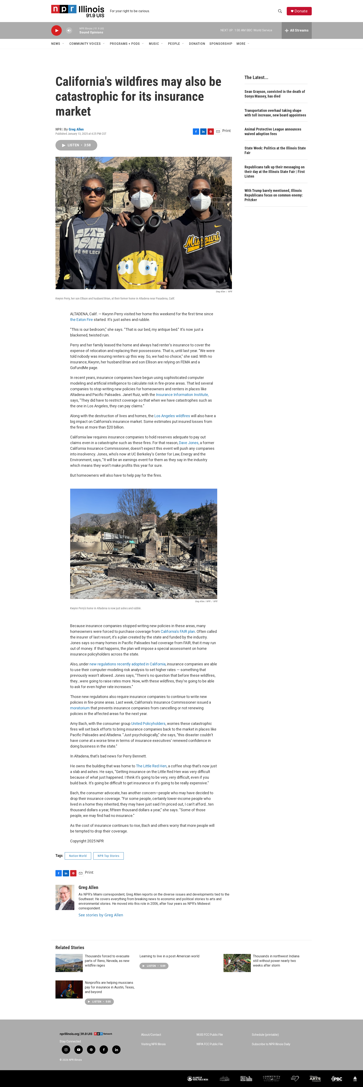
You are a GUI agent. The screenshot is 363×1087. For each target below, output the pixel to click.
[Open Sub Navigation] (63, 43)
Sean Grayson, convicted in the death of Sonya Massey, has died (275, 93)
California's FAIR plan (178, 631)
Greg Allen (76, 129)
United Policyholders (148, 723)
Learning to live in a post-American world (169, 956)
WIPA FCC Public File (209, 1044)
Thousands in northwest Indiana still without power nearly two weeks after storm (276, 960)
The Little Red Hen (151, 766)
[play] (56, 30)
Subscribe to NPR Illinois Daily (271, 1044)
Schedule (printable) (265, 1034)
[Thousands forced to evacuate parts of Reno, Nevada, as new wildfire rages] (69, 963)
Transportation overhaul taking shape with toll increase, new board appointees (275, 112)
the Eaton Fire (81, 319)
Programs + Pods (125, 43)
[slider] (75, 30)
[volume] (69, 30)
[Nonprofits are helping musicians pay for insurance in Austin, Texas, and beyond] (69, 989)
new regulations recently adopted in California (127, 664)
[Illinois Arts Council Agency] (315, 1079)
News (55, 43)
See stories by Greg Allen (101, 914)
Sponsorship (220, 43)
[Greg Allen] (64, 897)
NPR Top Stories (108, 855)
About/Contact (151, 1034)
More (241, 43)
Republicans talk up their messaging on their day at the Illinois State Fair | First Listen (275, 171)
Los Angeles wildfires (172, 416)
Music (154, 43)
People (174, 43)
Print (226, 130)
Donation (197, 43)
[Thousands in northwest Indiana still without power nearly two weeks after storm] (237, 963)
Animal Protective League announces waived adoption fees (273, 131)
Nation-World (78, 855)
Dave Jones (189, 443)
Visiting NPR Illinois (153, 1044)
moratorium (80, 708)
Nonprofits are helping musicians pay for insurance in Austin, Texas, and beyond (109, 987)
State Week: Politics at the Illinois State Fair (275, 150)
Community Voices (85, 43)
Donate (301, 11)
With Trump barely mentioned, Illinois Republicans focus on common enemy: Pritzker (274, 195)
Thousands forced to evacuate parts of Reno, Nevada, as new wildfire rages (107, 960)
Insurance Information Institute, (182, 394)
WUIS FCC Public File (209, 1034)
